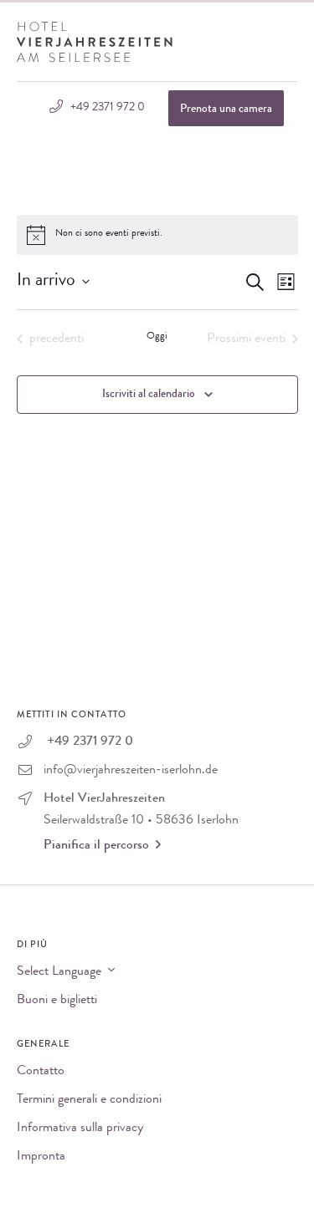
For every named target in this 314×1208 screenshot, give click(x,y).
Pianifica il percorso (96, 846)
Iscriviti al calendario (148, 394)
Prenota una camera (226, 109)
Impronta (41, 1157)
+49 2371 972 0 (106, 108)
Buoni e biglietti (57, 1000)
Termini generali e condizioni (89, 1100)
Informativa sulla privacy (80, 1128)
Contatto (40, 1071)
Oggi (157, 337)
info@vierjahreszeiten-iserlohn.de (131, 770)
